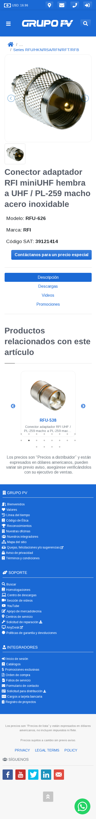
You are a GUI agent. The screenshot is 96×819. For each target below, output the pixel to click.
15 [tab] (67, 440)
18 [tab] (44, 446)
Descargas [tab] (48, 286)
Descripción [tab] (48, 277)
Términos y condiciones (22, 558)
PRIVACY (23, 750)
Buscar (11, 584)
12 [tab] (44, 440)
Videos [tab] (48, 295)
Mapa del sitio (16, 542)
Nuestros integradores (22, 536)
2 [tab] (28, 434)
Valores (11, 510)
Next (83, 406)
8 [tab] (75, 434)
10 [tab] (28, 440)
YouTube (12, 606)
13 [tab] (52, 440)
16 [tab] (75, 440)
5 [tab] (52, 434)
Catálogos (12, 664)
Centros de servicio (19, 617)
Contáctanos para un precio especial (51, 255)
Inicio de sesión (17, 659)
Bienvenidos (15, 504)
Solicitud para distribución (24, 691)
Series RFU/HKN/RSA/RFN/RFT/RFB (46, 49)
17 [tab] (36, 446)
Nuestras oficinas (17, 531)
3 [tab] (36, 434)
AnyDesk (13, 627)
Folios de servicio (17, 680)
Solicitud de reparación (22, 622)
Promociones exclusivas (21, 669)
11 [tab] (36, 440)
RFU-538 (48, 420)
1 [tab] (21, 434)
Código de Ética (16, 520)
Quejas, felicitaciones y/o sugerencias (33, 547)
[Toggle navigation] (10, 23)
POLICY (71, 750)
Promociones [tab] (48, 304)
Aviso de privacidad (19, 553)
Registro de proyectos (20, 702)
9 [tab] (21, 440)
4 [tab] (44, 434)
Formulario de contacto (22, 686)
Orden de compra (17, 675)
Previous (13, 406)
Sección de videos (19, 600)
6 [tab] (59, 434)
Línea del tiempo (18, 515)
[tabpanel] (48, 407)
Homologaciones (17, 590)
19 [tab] (52, 446)
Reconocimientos (18, 526)
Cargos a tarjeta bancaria (24, 696)
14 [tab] (59, 440)
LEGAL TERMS (47, 750)
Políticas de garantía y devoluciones (31, 633)
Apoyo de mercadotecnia (23, 611)
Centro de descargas (21, 595)
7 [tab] (67, 434)
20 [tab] (59, 446)
